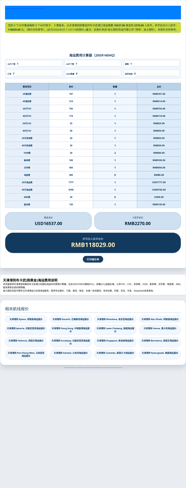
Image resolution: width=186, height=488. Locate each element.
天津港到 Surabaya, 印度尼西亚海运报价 (71, 342)
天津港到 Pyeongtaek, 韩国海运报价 (160, 352)
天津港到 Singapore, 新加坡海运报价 (115, 340)
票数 (127, 64)
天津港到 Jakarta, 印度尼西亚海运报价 (26, 328)
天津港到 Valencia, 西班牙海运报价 (26, 340)
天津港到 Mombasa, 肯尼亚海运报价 (115, 319)
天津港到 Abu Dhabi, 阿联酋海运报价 (160, 319)
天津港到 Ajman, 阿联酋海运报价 (26, 319)
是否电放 (129, 74)
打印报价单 (93, 259)
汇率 (9, 74)
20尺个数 (11, 64)
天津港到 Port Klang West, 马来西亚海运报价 (26, 354)
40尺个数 (70, 64)
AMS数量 (70, 74)
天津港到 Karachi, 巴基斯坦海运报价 (71, 319)
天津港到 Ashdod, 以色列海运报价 (71, 352)
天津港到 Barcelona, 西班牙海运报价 (160, 340)
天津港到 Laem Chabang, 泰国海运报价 (115, 330)
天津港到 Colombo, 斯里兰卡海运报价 (115, 352)
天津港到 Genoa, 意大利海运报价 (160, 328)
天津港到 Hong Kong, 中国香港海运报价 (71, 330)
